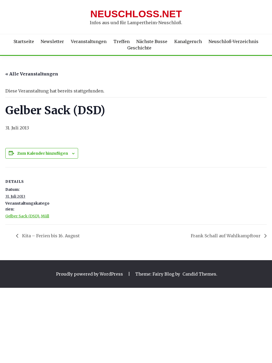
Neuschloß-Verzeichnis (233, 41)
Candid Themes (199, 274)
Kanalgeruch (188, 41)
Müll (45, 216)
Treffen (121, 41)
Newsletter (52, 41)
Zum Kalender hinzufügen (42, 153)
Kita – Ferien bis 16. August (50, 235)
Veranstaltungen (89, 41)
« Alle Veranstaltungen (31, 74)
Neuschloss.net (136, 14)
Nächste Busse (151, 41)
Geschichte (139, 47)
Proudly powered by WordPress (90, 274)
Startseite (24, 41)
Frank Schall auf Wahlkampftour (226, 235)
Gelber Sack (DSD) (22, 216)
